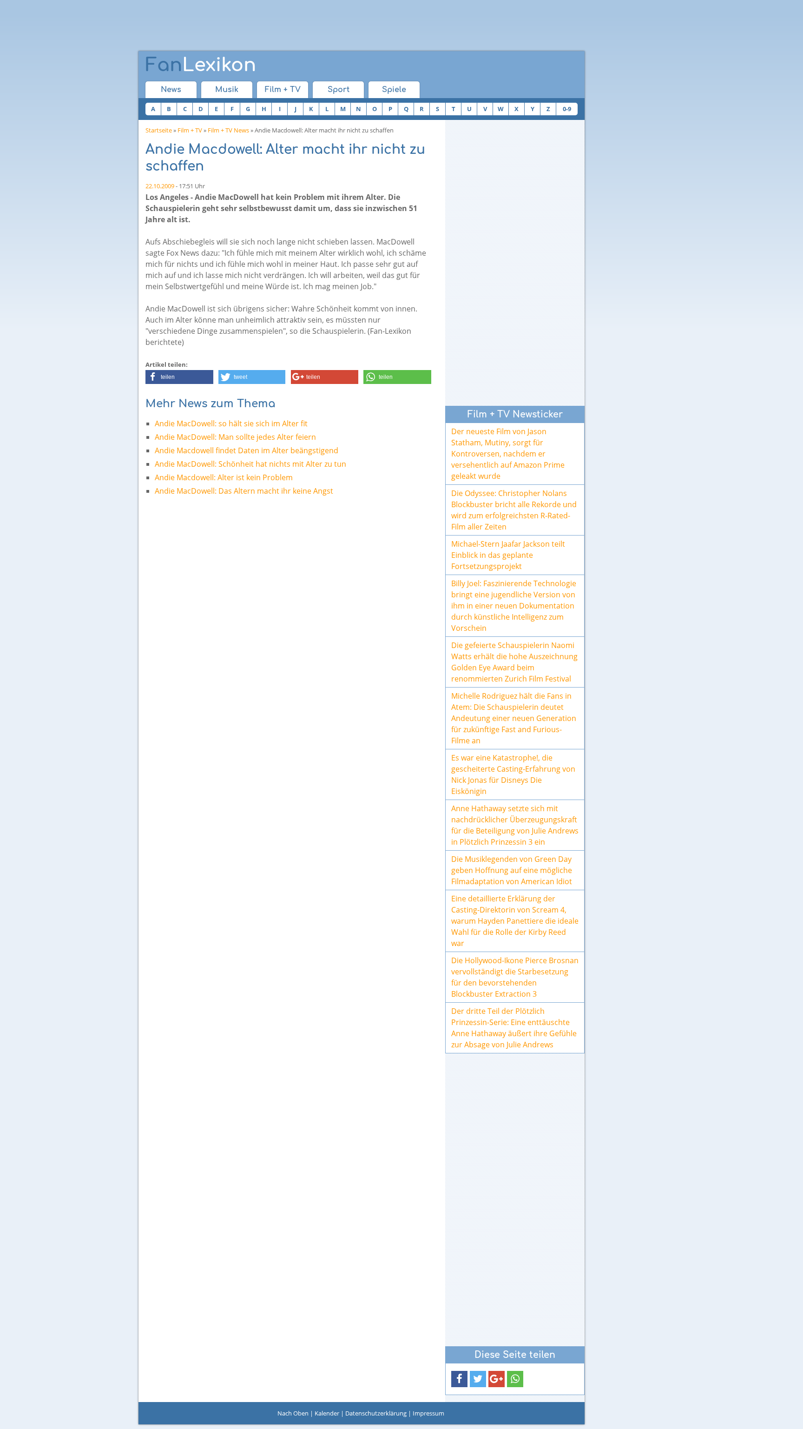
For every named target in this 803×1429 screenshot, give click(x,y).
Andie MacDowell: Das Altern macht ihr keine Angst (244, 491)
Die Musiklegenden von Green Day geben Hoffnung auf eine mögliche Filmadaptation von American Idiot (511, 870)
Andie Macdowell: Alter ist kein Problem (224, 477)
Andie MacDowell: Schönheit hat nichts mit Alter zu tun (250, 464)
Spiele (394, 90)
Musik (226, 90)
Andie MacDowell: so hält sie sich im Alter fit (231, 423)
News (171, 90)
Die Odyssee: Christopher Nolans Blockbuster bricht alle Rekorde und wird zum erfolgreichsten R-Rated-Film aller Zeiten (514, 510)
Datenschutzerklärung (376, 1413)
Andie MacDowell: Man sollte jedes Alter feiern (235, 437)
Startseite (158, 130)
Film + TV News (228, 130)
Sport (338, 90)
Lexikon (200, 65)
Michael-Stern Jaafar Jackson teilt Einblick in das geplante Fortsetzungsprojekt (508, 555)
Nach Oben (293, 1413)
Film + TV (283, 90)
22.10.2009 (159, 186)
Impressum (428, 1413)
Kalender (327, 1413)
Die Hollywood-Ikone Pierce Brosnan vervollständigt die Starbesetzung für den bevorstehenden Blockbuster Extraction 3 (515, 977)
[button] (179, 377)
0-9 (567, 109)
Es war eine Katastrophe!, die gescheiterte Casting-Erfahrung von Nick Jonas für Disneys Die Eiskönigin (513, 774)
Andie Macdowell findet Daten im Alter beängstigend (246, 450)
